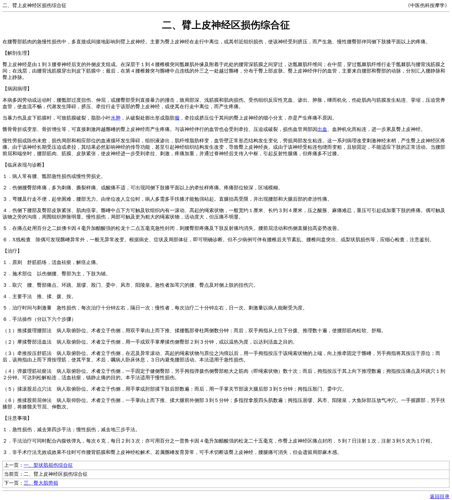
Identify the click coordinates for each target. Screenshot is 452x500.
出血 (322, 129)
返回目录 (440, 496)
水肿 (116, 117)
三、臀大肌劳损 (41, 483)
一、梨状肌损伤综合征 (48, 465)
